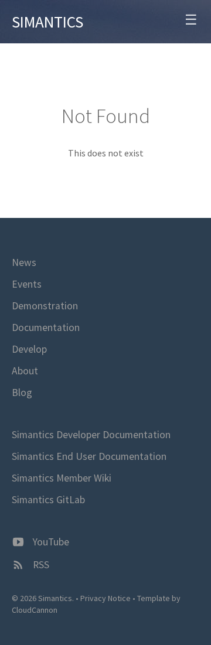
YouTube (49, 541)
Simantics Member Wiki (61, 478)
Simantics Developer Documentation (91, 434)
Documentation (46, 327)
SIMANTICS (47, 22)
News (24, 262)
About (25, 370)
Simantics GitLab (48, 499)
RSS (39, 564)
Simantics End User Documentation (89, 456)
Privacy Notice (105, 598)
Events (27, 284)
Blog (22, 392)
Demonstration (45, 305)
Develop (29, 349)
